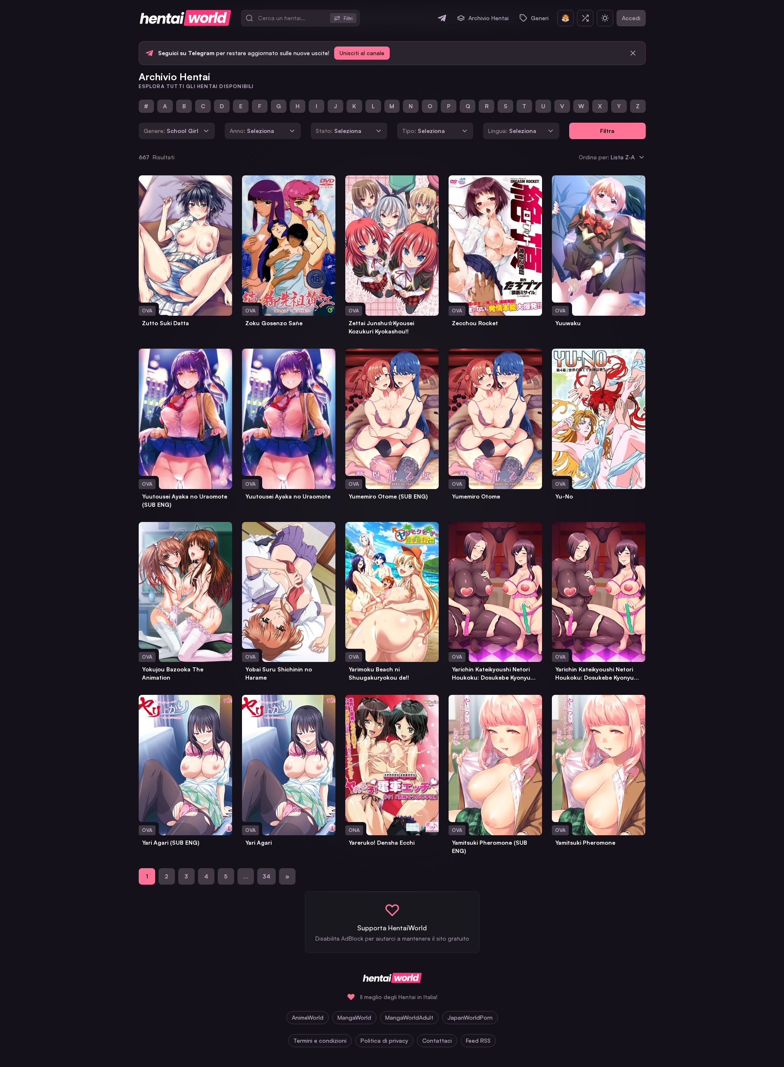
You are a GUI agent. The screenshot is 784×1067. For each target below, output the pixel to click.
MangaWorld (354, 1017)
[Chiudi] (633, 53)
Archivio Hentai (488, 17)
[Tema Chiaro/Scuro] (605, 18)
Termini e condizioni (320, 1040)
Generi (540, 17)
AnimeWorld (307, 1017)
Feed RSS (478, 1040)
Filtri (348, 18)
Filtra (607, 130)
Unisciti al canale (362, 52)
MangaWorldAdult (409, 1017)
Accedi (631, 17)
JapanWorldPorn (470, 1017)
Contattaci (437, 1040)
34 (266, 876)
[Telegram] (442, 18)
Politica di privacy (384, 1040)
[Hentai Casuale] (585, 18)
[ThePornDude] (565, 18)
